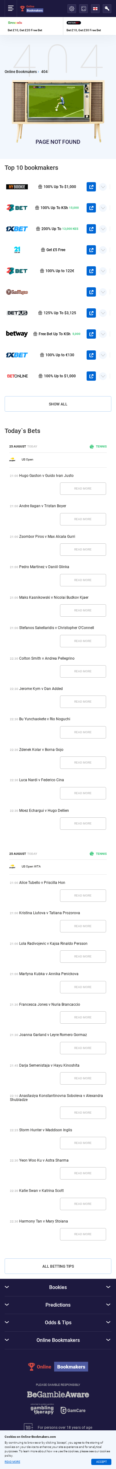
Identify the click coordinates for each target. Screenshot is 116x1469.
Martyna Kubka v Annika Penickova (49, 974)
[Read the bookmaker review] (34, 26)
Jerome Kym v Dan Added (41, 689)
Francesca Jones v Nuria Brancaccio (49, 1004)
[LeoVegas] (17, 292)
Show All (58, 404)
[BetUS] (17, 313)
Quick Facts (103, 184)
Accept (101, 1461)
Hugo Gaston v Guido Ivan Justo (46, 475)
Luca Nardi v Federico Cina (41, 780)
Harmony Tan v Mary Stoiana (43, 1221)
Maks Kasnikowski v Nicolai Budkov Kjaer (53, 597)
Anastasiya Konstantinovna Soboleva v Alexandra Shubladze (56, 1098)
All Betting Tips (58, 1266)
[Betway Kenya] (17, 334)
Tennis (101, 446)
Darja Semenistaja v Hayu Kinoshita (49, 1065)
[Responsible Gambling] (58, 1405)
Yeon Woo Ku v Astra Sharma (44, 1160)
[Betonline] (17, 376)
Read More (83, 488)
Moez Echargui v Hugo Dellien (44, 810)
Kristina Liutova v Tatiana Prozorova (49, 913)
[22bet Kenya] (17, 208)
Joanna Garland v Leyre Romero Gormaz (53, 1035)
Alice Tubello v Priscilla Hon (42, 882)
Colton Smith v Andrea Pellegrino (47, 658)
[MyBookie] (17, 187)
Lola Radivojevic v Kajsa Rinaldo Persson (53, 943)
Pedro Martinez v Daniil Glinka (44, 567)
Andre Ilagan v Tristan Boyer (42, 506)
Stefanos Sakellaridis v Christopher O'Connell (56, 628)
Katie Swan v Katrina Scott (41, 1190)
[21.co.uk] (17, 250)
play (91, 186)
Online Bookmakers (21, 72)
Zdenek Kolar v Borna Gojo (41, 749)
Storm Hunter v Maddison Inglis (45, 1130)
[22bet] (17, 271)
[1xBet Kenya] (17, 229)
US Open (27, 459)
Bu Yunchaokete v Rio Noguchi (44, 719)
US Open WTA (31, 866)
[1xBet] (17, 355)
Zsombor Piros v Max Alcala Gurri (47, 536)
